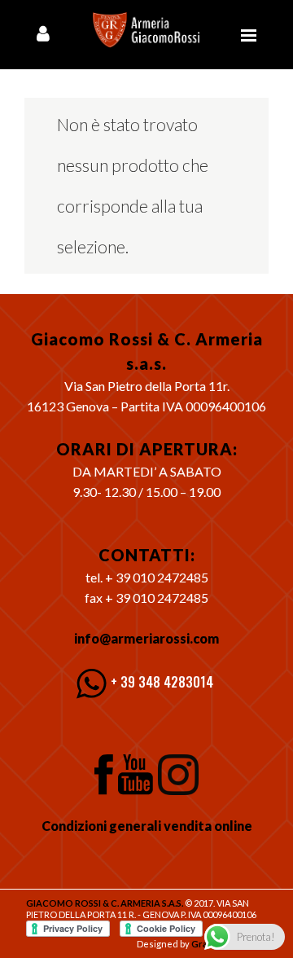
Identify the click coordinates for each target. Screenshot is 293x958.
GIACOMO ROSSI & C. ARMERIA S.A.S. (104, 903)
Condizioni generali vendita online (147, 825)
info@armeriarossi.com (146, 638)
